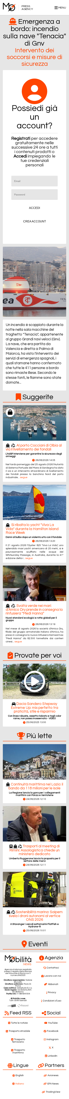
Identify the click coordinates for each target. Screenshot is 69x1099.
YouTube (53, 1023)
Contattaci (53, 968)
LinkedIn (52, 1056)
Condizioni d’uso (52, 1001)
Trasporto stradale (19, 1031)
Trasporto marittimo (18, 1051)
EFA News (53, 1084)
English (20, 1075)
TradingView (53, 1092)
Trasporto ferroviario (18, 1040)
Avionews (53, 1075)
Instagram (53, 1039)
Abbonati (53, 984)
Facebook (52, 1031)
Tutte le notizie (19, 1023)
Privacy (52, 992)
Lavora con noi (52, 976)
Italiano (19, 1084)
